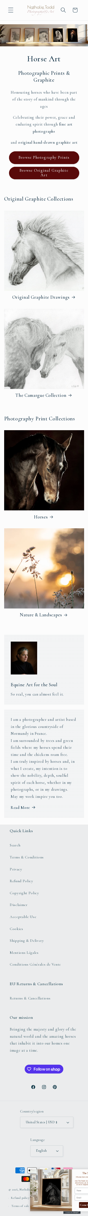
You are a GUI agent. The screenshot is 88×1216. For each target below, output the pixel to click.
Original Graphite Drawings (41, 297)
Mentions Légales (24, 952)
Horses (41, 517)
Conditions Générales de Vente (35, 964)
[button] (11, 10)
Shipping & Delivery (27, 940)
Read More (20, 807)
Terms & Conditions (27, 857)
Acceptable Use (23, 917)
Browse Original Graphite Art (44, 173)
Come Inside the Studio (64, 1204)
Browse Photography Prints (44, 157)
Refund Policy (21, 881)
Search (15, 845)
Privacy (16, 869)
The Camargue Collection (40, 395)
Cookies (16, 929)
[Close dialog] (83, 1172)
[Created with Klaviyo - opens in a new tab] (44, 1212)
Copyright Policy (24, 893)
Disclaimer (19, 905)
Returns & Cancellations (30, 998)
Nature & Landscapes (41, 615)
